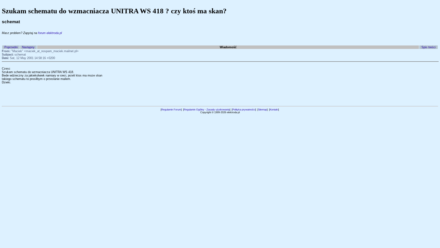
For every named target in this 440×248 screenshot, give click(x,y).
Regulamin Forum (171, 109)
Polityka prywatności (243, 109)
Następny (28, 47)
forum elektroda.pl (50, 33)
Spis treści (428, 47)
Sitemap (262, 109)
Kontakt (274, 109)
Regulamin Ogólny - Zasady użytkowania (207, 109)
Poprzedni (11, 47)
